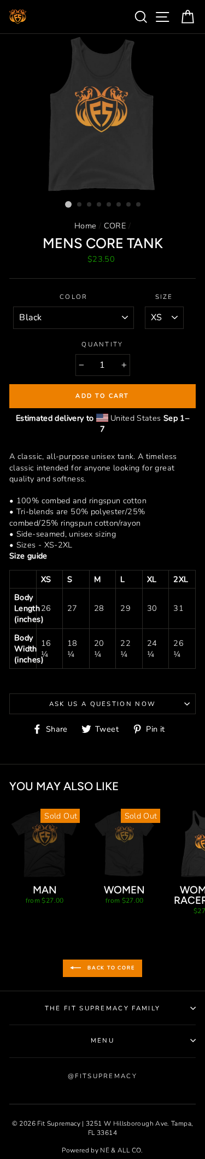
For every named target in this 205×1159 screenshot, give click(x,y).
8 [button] (139, 205)
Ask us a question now (102, 703)
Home (85, 225)
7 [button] (129, 205)
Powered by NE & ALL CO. (102, 1150)
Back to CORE (109, 967)
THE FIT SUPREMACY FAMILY (103, 1008)
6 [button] (119, 205)
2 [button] (80, 205)
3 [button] (89, 205)
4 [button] (99, 205)
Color (74, 296)
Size (164, 296)
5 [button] (109, 205)
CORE (115, 225)
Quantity (102, 344)
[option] (103, 115)
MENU (102, 1040)
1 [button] (68, 204)
